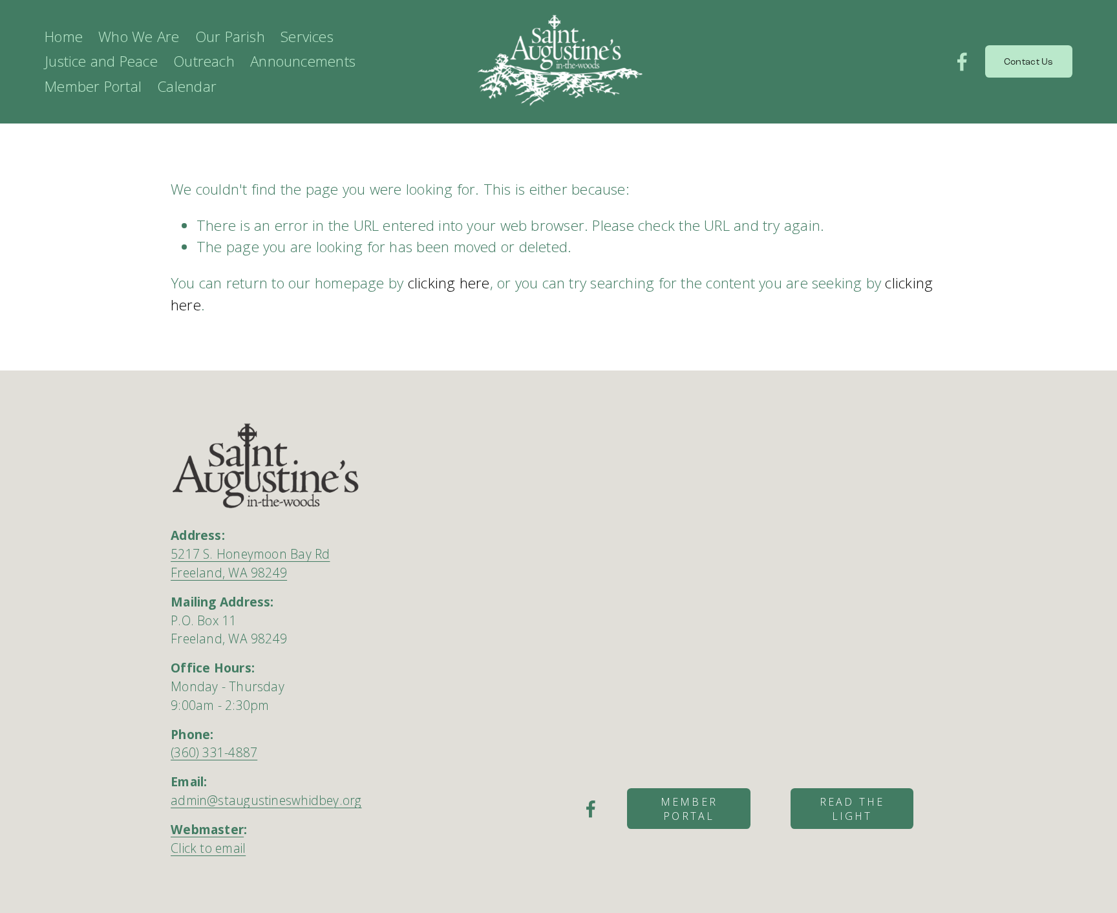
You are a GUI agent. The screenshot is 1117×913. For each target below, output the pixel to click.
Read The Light (852, 809)
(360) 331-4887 (214, 752)
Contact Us (1029, 61)
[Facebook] (962, 61)
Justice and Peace (101, 61)
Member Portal (689, 809)
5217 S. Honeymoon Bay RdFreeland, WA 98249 (250, 563)
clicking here (449, 283)
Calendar (187, 86)
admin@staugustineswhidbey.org (266, 800)
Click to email (208, 848)
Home (64, 37)
